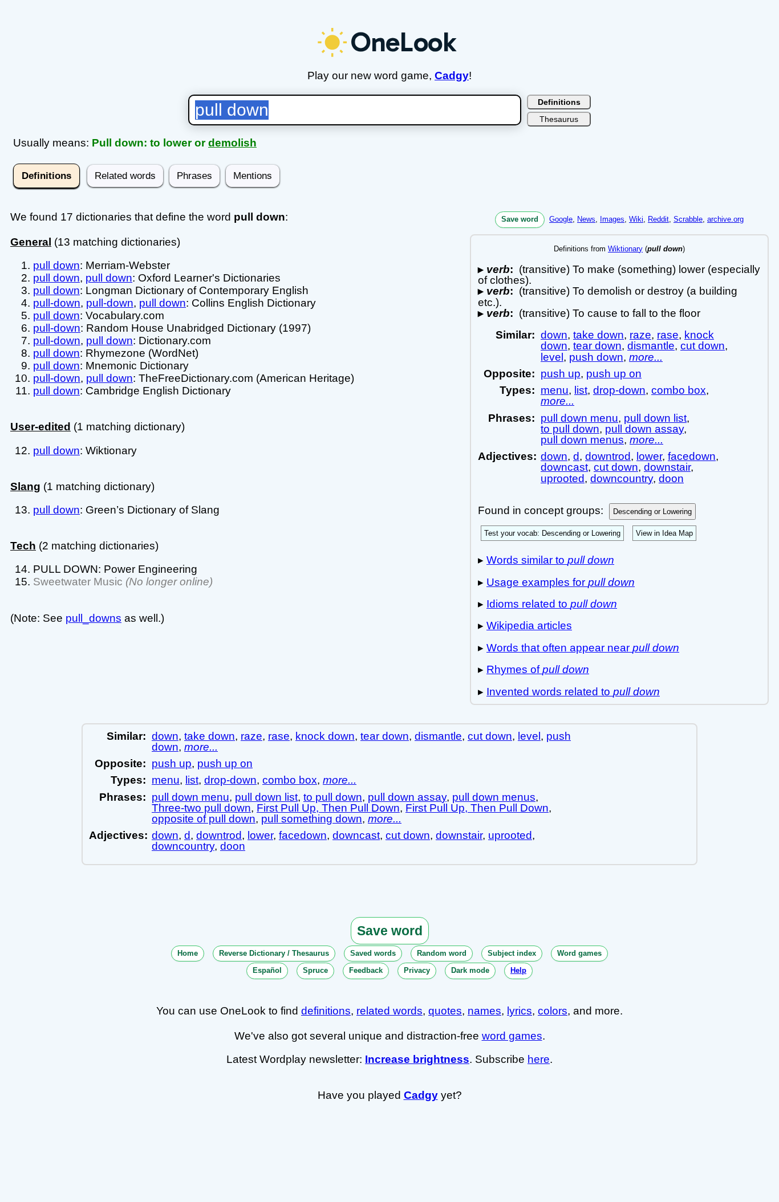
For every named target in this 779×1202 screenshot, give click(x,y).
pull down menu (579, 418)
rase (668, 335)
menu (555, 390)
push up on (614, 374)
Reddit (658, 219)
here (539, 1059)
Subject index (512, 953)
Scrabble (688, 219)
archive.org (725, 219)
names (484, 1011)
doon (671, 478)
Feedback (366, 970)
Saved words (373, 953)
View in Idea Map (664, 533)
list (580, 390)
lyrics (519, 1011)
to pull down (570, 429)
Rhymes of (537, 669)
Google (561, 219)
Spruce (315, 970)
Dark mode (470, 970)
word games (512, 1036)
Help (518, 970)
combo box (678, 390)
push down (596, 357)
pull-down (56, 303)
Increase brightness (417, 1059)
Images (612, 219)
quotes (445, 1011)
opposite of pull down (203, 819)
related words (389, 1011)
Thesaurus (558, 119)
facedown (692, 456)
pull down (56, 265)
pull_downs (93, 618)
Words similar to (550, 560)
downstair (667, 467)
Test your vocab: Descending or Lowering (552, 533)
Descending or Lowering (652, 511)
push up (561, 374)
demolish (232, 143)
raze (640, 335)
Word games (579, 953)
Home (187, 953)
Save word (519, 219)
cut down (702, 346)
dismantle (651, 346)
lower (649, 456)
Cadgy (452, 76)
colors (552, 1011)
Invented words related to (573, 692)
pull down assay (644, 429)
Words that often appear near (582, 648)
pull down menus (582, 440)
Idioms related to (551, 604)
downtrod (608, 456)
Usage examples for (560, 582)
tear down (597, 346)
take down (598, 335)
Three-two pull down (201, 808)
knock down (325, 736)
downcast (564, 467)
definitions (326, 1011)
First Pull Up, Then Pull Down (328, 808)
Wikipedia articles (529, 625)
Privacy (417, 970)
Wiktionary (625, 249)
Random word (441, 953)
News (586, 219)
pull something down (311, 819)
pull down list (655, 418)
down (554, 335)
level (552, 357)
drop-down (619, 390)
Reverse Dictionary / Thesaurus (274, 953)
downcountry (621, 478)
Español (267, 970)
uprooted (563, 478)
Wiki (636, 219)
